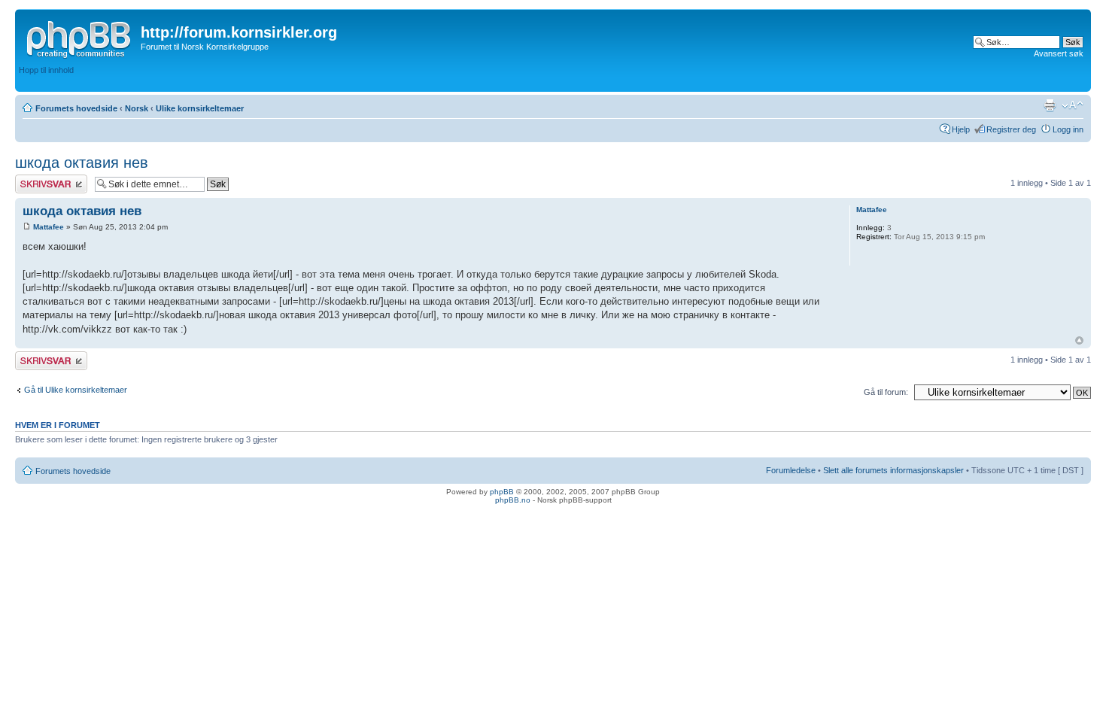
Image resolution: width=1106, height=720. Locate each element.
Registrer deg (1011, 129)
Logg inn (1068, 129)
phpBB (502, 492)
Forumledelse (791, 470)
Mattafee (48, 227)
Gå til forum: (886, 391)
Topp (1079, 340)
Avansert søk (1058, 53)
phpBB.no (512, 500)
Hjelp (961, 129)
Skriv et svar (38, 179)
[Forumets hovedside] (80, 37)
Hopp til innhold (46, 69)
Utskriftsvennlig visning (1049, 105)
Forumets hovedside (76, 108)
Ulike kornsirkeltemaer (200, 108)
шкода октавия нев (81, 162)
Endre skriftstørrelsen (1072, 105)
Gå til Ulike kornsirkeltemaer (75, 389)
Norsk (136, 108)
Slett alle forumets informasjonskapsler (893, 470)
